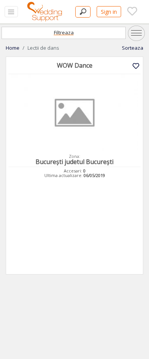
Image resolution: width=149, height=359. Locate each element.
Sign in (109, 11)
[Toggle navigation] (11, 11)
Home (12, 47)
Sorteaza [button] (132, 47)
